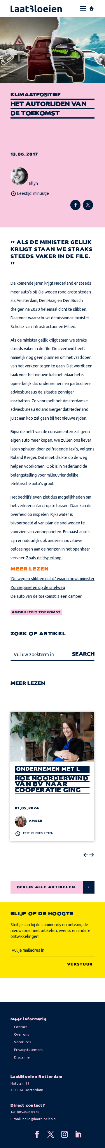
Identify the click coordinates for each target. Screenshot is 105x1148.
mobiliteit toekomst (38, 612)
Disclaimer (22, 1057)
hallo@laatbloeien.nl (39, 1119)
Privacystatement (28, 1049)
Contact (20, 1027)
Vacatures (22, 1042)
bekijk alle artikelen (46, 887)
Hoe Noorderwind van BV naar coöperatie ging (51, 784)
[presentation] (86, 855)
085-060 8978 (28, 1112)
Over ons (21, 1034)
